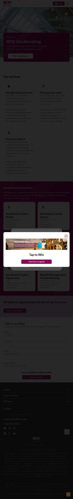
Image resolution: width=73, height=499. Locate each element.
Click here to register (36, 262)
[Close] (66, 236)
